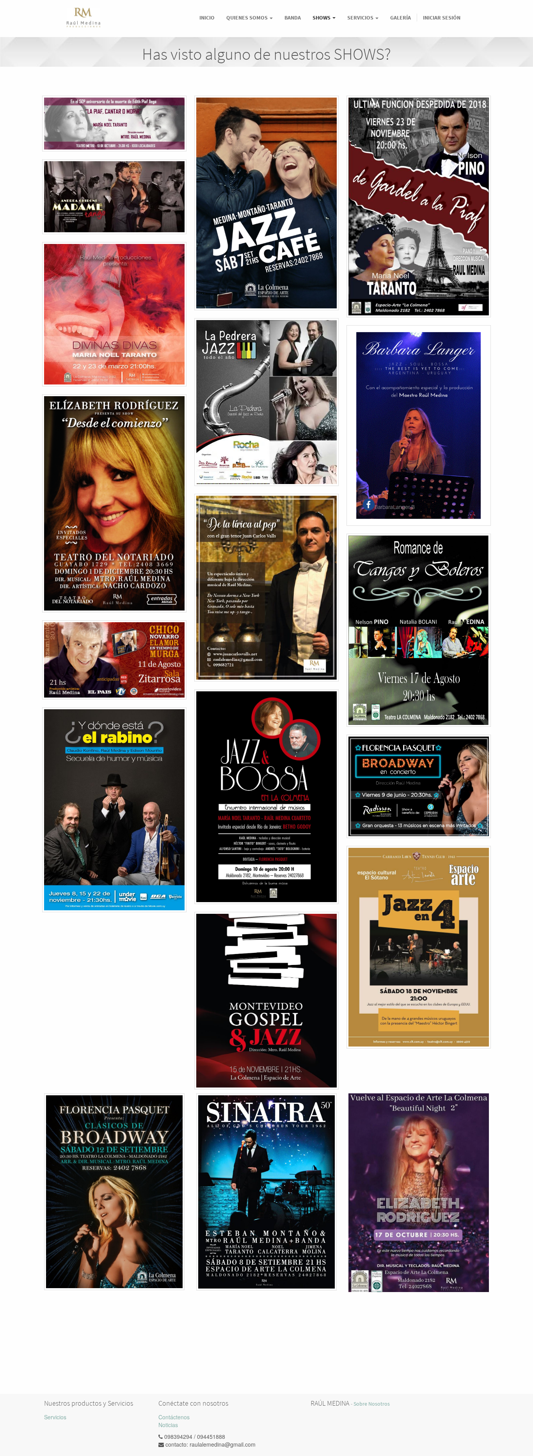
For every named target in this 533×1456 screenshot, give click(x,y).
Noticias (168, 1425)
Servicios (55, 1417)
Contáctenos (174, 1417)
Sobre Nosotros (372, 1404)
